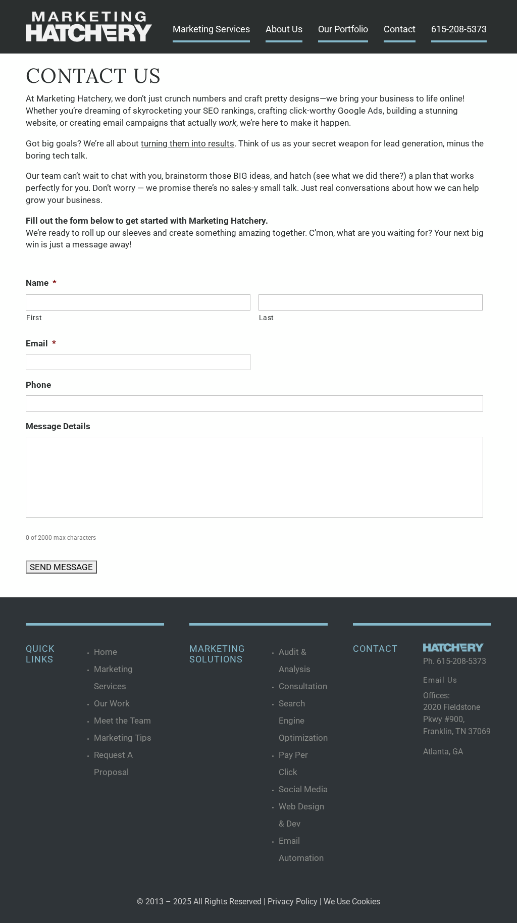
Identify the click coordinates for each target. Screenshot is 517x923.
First (34, 318)
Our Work (112, 703)
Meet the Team (122, 720)
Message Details (58, 426)
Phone (38, 385)
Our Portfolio (343, 29)
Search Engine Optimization (303, 720)
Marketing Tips (122, 738)
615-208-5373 (459, 29)
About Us (284, 29)
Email (41, 343)
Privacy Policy (293, 901)
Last (267, 318)
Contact (400, 29)
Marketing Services (211, 29)
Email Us (440, 680)
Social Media (303, 789)
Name (41, 283)
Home (105, 652)
